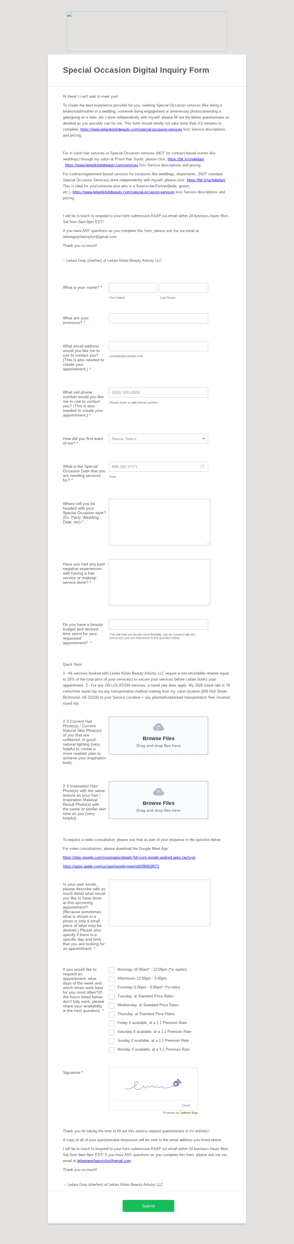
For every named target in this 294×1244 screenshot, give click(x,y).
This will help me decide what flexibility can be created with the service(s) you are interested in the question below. (152, 636)
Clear (186, 1105)
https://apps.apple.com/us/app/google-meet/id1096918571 (111, 866)
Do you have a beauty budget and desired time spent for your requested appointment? (83, 633)
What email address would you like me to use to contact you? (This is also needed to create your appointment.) (83, 357)
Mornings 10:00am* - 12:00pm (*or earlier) (152, 969)
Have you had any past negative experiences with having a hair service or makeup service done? (84, 573)
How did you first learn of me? (83, 440)
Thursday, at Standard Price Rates (146, 1014)
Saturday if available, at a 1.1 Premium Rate (154, 1031)
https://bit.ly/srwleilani (186, 159)
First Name (117, 297)
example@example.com (126, 356)
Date (112, 476)
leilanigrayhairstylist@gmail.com (104, 1161)
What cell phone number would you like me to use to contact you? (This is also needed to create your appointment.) (83, 403)
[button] (202, 467)
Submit (148, 1206)
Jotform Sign (189, 1112)
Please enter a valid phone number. (133, 402)
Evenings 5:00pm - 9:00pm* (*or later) (148, 987)
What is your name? (82, 287)
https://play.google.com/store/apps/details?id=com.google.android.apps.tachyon (129, 857)
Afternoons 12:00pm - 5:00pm (142, 978)
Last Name (167, 297)
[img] (153, 1084)
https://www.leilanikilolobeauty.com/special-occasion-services (131, 129)
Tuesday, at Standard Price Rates (145, 996)
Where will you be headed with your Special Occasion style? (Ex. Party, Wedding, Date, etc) (84, 512)
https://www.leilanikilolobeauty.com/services (101, 165)
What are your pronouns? (76, 320)
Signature (73, 1072)
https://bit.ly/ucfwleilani (206, 180)
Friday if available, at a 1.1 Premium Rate (152, 1023)
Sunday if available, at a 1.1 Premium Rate (153, 1040)
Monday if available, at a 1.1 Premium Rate (153, 1049)
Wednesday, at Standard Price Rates (148, 1005)
